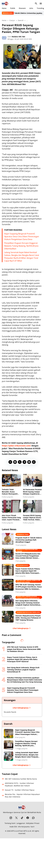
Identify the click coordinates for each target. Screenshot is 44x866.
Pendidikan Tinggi (23, 534)
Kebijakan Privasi (32, 823)
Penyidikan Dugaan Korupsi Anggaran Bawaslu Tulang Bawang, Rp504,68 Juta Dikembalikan (21, 246)
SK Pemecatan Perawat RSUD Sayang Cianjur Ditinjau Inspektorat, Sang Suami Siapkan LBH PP (32, 492)
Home (4, 8)
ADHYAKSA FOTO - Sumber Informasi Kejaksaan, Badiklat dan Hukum (19, 784)
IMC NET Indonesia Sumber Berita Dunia (21, 779)
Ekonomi (22, 8)
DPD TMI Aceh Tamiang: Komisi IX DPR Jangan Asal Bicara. (28, 581)
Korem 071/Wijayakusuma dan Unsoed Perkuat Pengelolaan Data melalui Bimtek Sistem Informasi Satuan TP (27, 556)
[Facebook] (15, 462)
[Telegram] (24, 462)
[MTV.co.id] (5, 3)
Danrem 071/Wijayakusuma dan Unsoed (27, 550)
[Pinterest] (29, 462)
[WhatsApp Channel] (33, 817)
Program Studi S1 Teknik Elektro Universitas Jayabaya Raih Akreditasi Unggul (28, 540)
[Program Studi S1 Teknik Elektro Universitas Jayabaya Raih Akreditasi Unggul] (8, 539)
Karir (32, 826)
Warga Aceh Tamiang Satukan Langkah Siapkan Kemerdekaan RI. (28, 597)
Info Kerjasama (24, 826)
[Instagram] (10, 817)
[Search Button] (36, 3)
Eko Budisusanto (22, 565)
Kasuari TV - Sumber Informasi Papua (19, 790)
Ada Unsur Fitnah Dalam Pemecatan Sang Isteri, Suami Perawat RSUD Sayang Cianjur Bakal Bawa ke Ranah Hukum (11, 517)
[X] (20, 462)
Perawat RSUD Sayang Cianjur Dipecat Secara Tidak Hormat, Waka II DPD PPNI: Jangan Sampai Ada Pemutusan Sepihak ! (32, 517)
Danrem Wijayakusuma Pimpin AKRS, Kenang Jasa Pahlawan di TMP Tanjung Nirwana (28, 618)
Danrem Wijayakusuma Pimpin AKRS (28, 612)
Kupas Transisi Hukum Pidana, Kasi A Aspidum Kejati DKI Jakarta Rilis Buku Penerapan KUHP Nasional (27, 571)
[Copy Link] (10, 462)
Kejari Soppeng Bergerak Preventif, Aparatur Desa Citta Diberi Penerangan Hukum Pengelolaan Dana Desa (21, 236)
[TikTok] (22, 817)
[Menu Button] (40, 3)
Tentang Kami (10, 823)
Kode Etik (13, 826)
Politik (12, 8)
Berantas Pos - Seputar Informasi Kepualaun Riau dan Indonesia (22, 795)
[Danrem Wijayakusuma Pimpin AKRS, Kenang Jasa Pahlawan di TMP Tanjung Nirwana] (8, 617)
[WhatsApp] (34, 462)
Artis (31, 8)
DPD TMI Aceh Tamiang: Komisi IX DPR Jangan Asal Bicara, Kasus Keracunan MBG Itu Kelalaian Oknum (28, 587)
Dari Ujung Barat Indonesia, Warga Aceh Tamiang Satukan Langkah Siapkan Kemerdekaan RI (28, 603)
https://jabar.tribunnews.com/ (16, 445)
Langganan (20, 823)
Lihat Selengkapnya (21, 628)
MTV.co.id (15, 831)
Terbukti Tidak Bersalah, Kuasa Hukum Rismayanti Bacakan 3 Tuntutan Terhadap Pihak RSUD (10, 492)
